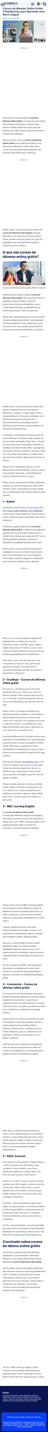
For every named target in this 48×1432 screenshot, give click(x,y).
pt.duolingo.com (30, 762)
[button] (32, 4)
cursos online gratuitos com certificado (24, 511)
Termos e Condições (33, 1417)
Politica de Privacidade (15, 1417)
